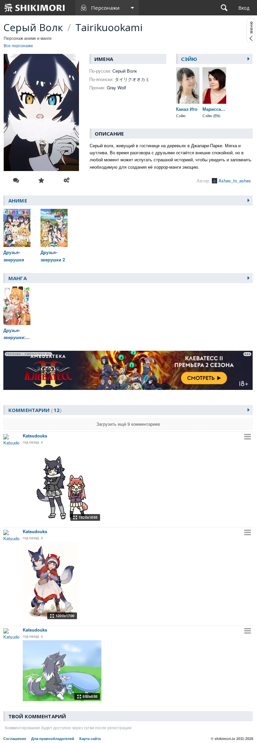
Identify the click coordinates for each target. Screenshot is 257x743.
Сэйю (189, 59)
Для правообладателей (52, 739)
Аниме (17, 200)
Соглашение (14, 739)
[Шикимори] (35, 7)
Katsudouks (35, 435)
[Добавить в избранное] (41, 180)
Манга (17, 278)
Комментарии (34, 410)
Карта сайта (90, 739)
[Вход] (243, 7)
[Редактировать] (67, 180)
